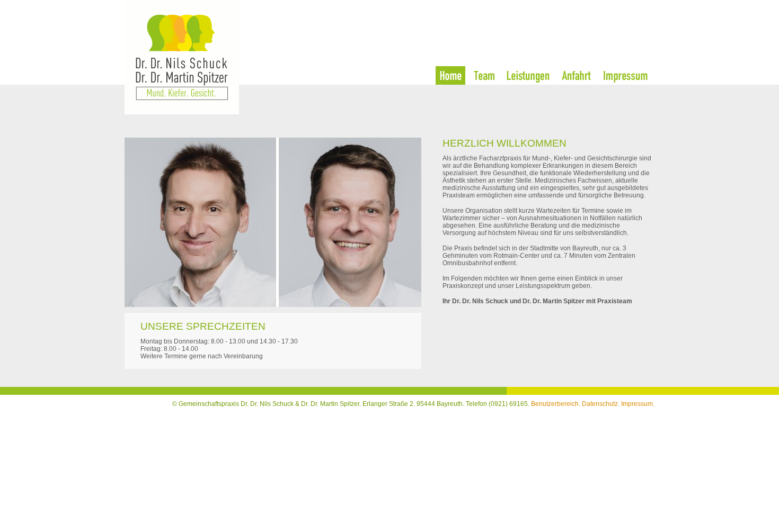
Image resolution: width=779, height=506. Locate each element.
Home (450, 75)
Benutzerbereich (555, 404)
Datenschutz (600, 404)
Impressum (625, 75)
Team (484, 75)
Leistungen (528, 75)
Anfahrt (576, 75)
